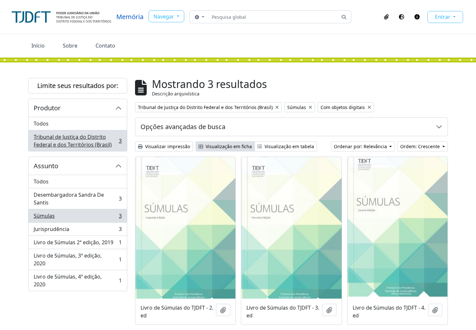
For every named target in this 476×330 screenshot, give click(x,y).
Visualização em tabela (288, 146)
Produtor (47, 108)
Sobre (70, 45)
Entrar (443, 16)
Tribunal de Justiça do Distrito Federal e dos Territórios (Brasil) (77, 140)
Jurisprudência (77, 231)
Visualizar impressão (167, 146)
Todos (41, 123)
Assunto (46, 165)
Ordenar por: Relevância (361, 146)
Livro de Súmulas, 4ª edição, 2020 (77, 280)
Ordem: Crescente (420, 146)
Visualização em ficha (228, 146)
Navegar (164, 16)
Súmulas (77, 217)
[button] (386, 17)
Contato (105, 45)
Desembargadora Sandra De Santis (77, 198)
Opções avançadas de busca (183, 126)
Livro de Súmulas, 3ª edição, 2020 (77, 259)
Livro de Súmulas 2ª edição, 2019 (77, 244)
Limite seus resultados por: (77, 85)
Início (38, 45)
